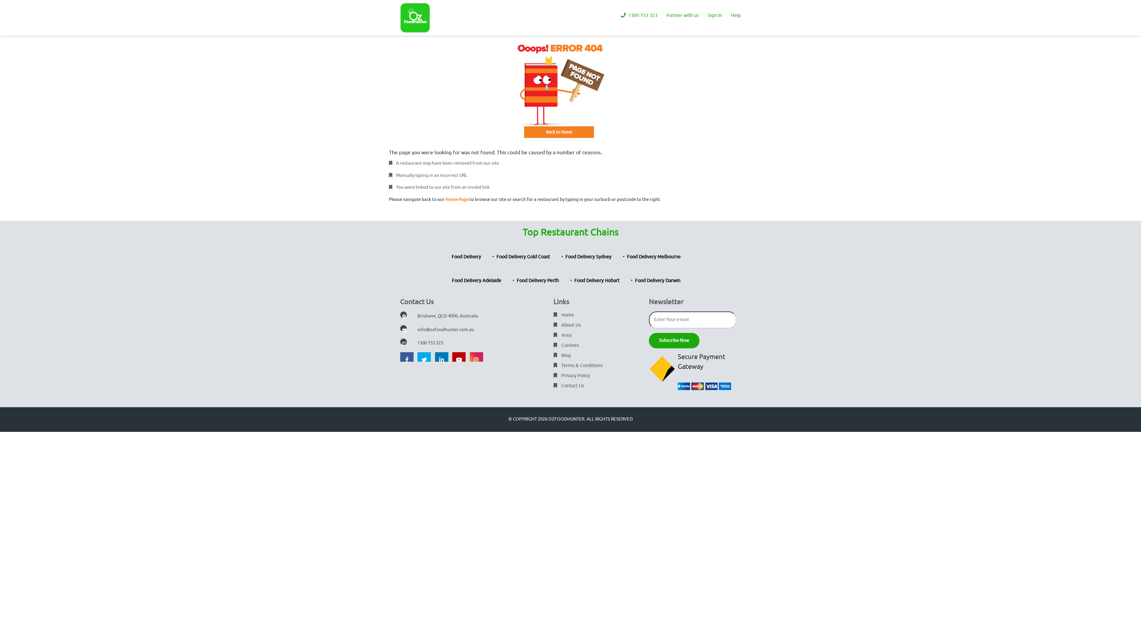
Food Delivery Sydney (588, 257)
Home (567, 315)
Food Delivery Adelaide (476, 281)
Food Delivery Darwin (657, 281)
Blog (565, 355)
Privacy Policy (575, 376)
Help (736, 15)
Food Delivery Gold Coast (523, 257)
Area (565, 335)
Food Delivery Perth (538, 281)
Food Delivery (466, 257)
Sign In (715, 15)
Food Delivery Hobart (597, 281)
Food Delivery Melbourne (654, 257)
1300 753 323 (642, 15)
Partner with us (682, 15)
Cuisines (569, 345)
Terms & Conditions (581, 366)
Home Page (457, 199)
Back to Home (559, 132)
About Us (570, 325)
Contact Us (572, 386)
